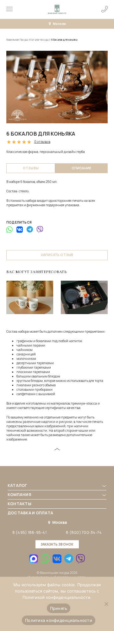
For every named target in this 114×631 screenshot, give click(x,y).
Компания (19, 494)
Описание (82, 168)
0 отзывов (42, 142)
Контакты (19, 503)
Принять (58, 608)
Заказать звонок (57, 544)
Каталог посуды (39, 39)
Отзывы (31, 168)
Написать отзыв (57, 255)
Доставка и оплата (30, 513)
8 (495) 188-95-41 (29, 532)
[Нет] (106, 604)
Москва (59, 23)
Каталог (17, 485)
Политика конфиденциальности (58, 620)
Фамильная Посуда (17, 39)
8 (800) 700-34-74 (84, 532)
